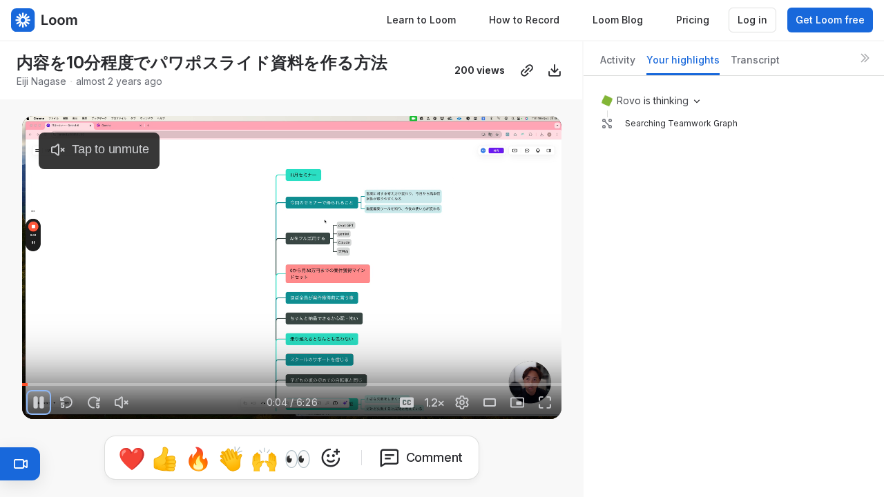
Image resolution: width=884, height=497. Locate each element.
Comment (434, 457)
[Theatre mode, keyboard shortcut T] (490, 402)
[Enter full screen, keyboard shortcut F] (545, 402)
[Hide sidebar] (864, 58)
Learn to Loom (421, 20)
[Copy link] (527, 70)
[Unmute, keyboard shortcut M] (121, 402)
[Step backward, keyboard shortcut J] (66, 402)
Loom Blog (618, 20)
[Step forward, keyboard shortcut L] (94, 402)
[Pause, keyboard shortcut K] (39, 402)
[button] (118, 376)
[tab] (617, 63)
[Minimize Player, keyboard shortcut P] (517, 402)
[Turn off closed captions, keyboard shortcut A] (407, 402)
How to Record (524, 20)
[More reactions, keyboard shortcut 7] (331, 457)
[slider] (291, 384)
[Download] (555, 70)
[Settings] (462, 402)
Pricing (692, 20)
